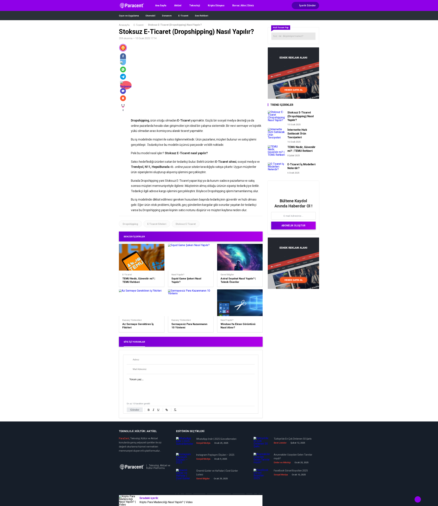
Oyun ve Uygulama (129, 15)
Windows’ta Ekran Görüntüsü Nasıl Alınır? (238, 326)
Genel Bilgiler (227, 274)
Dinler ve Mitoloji (282, 462)
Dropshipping (130, 224)
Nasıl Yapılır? (177, 274)
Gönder (134, 409)
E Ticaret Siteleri (156, 224)
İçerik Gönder (307, 5)
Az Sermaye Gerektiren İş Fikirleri (138, 326)
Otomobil (150, 15)
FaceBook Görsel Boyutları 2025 (291, 470)
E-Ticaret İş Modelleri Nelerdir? (301, 166)
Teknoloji (194, 5)
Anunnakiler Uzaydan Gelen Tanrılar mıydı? (293, 456)
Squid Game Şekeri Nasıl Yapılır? (186, 280)
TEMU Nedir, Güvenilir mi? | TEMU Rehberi (138, 280)
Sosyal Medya (203, 443)
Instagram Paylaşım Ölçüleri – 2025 (215, 454)
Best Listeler (280, 443)
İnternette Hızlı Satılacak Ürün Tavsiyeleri (297, 133)
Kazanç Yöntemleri (132, 320)
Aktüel (177, 5)
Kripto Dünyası (216, 5)
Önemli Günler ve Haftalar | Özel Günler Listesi (217, 472)
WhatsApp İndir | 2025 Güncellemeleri (216, 439)
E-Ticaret (183, 15)
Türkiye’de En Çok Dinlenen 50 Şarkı (293, 438)
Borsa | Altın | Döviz (243, 5)
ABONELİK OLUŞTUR (293, 225)
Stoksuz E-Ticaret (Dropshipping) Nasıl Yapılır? (300, 116)
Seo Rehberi (201, 15)
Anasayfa (124, 25)
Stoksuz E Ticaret (186, 224)
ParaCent (124, 438)
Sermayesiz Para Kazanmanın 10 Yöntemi (189, 326)
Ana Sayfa (160, 5)
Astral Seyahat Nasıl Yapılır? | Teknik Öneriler (238, 280)
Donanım (167, 15)
